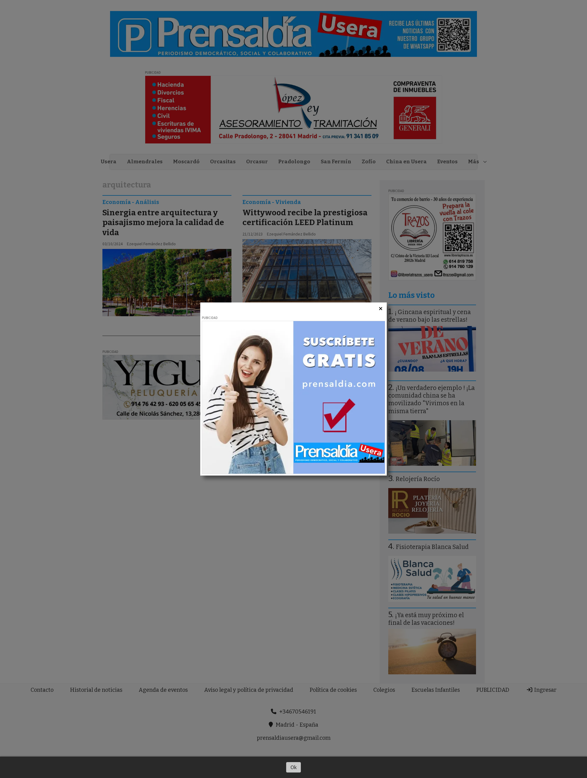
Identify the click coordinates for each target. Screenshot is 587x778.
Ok (293, 767)
